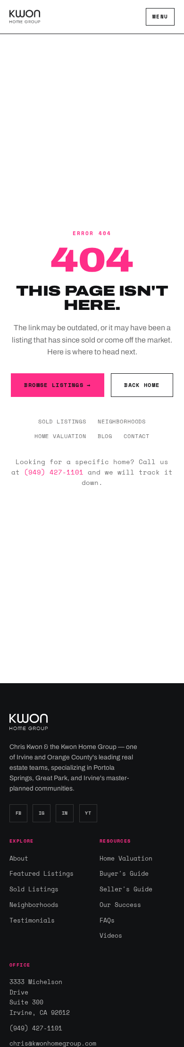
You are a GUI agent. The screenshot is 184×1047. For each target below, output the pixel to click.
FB (19, 813)
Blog (105, 435)
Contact (137, 435)
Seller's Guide (126, 889)
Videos (111, 935)
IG (42, 813)
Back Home (141, 385)
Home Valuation (60, 435)
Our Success (120, 904)
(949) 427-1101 (54, 472)
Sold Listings (62, 421)
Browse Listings (57, 385)
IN (65, 813)
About (18, 858)
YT (88, 813)
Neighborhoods (122, 421)
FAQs (107, 920)
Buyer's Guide (124, 873)
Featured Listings (41, 873)
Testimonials (32, 920)
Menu (160, 16)
